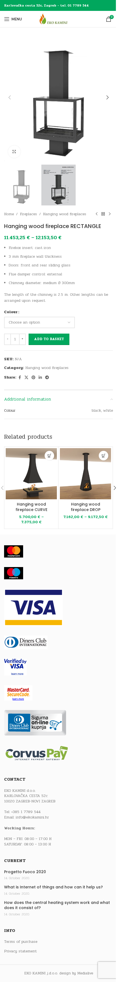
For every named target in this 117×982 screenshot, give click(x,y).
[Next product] (109, 214)
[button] (9, 97)
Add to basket (49, 339)
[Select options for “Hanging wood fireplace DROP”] (103, 455)
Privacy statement (20, 951)
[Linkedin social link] (40, 377)
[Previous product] (96, 214)
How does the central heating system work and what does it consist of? (57, 905)
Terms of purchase (20, 941)
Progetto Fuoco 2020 (25, 872)
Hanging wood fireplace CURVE (31, 506)
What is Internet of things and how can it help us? (53, 887)
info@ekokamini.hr (32, 817)
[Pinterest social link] (33, 377)
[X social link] (26, 377)
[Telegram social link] (47, 377)
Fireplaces (28, 214)
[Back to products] (103, 214)
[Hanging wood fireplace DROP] (85, 473)
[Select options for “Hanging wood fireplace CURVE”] (49, 455)
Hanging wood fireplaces (64, 214)
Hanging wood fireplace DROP (85, 506)
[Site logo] (58, 19)
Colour (11, 312)
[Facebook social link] (19, 377)
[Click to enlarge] (14, 152)
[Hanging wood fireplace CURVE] (31, 473)
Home (9, 214)
